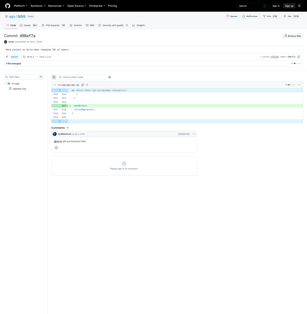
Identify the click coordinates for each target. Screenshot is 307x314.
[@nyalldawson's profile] (55, 134)
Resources (55, 5)
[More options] (299, 84)
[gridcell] (177, 90)
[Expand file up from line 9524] (59, 90)
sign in (121, 168)
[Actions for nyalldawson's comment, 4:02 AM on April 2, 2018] (194, 134)
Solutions (37, 5)
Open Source (75, 5)
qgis (12, 16)
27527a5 (275, 57)
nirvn (11, 41)
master (14, 57)
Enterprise (95, 5)
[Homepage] (7, 5)
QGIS (22, 16)
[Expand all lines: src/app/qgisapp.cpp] (87, 85)
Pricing (112, 5)
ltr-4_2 (30, 56)
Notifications (252, 16)
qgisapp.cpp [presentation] (19, 88)
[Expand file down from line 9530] (59, 121)
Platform (19, 5)
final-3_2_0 (45, 56)
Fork (272, 16)
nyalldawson (64, 134)
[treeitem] (23, 86)
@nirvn (58, 141)
